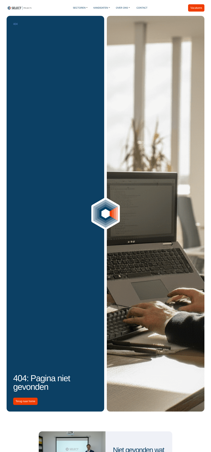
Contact (142, 7)
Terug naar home (25, 401)
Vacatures (196, 7)
